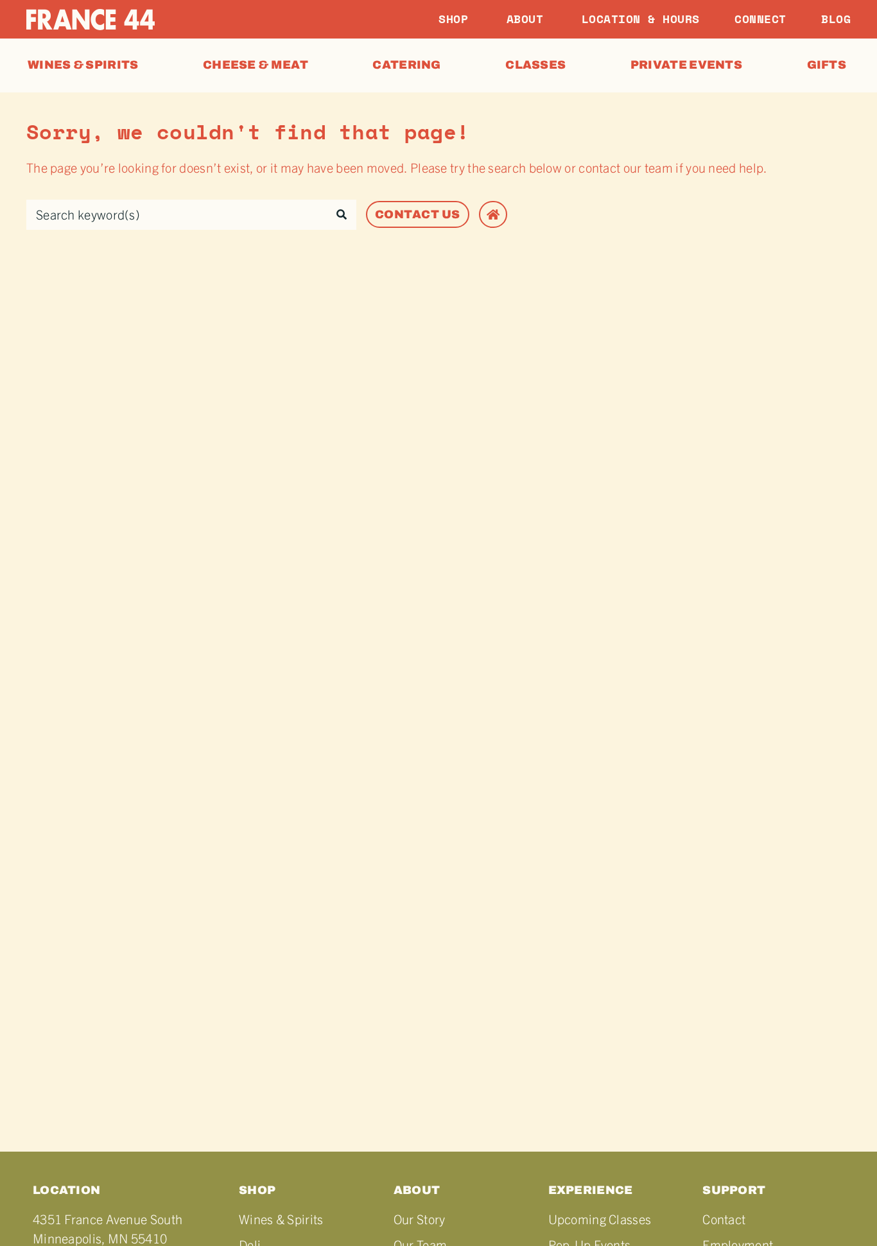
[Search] (341, 215)
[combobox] (176, 215)
